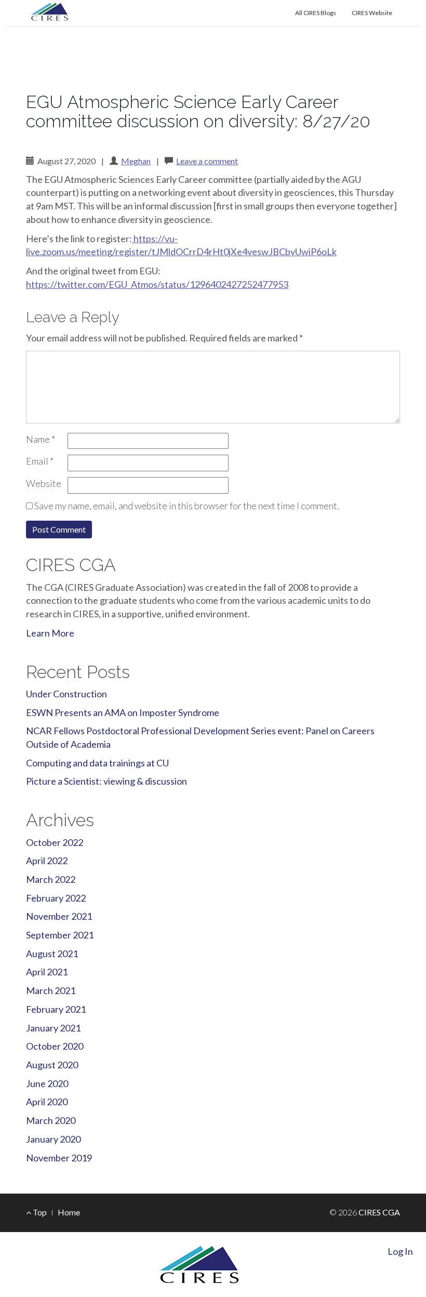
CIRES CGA (80, 77)
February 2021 (56, 1009)
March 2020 (50, 1120)
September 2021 (60, 935)
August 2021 (52, 953)
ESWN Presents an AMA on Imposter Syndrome (122, 712)
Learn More (50, 633)
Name (40, 439)
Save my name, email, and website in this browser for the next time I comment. (186, 505)
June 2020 (47, 1083)
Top (39, 1212)
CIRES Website (372, 13)
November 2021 (59, 916)
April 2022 (47, 860)
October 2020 (54, 1046)
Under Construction (66, 693)
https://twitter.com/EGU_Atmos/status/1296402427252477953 (157, 284)
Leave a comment (207, 161)
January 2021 (53, 1028)
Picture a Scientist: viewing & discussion (106, 781)
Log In (400, 1251)
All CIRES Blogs (315, 13)
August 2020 (52, 1064)
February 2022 (56, 898)
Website (43, 483)
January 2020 (53, 1139)
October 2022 (54, 842)
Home (69, 1212)
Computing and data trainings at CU (97, 763)
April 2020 (47, 1101)
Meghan (136, 161)
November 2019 (59, 1157)
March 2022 (50, 879)
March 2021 (50, 990)
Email (40, 461)
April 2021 (47, 971)
